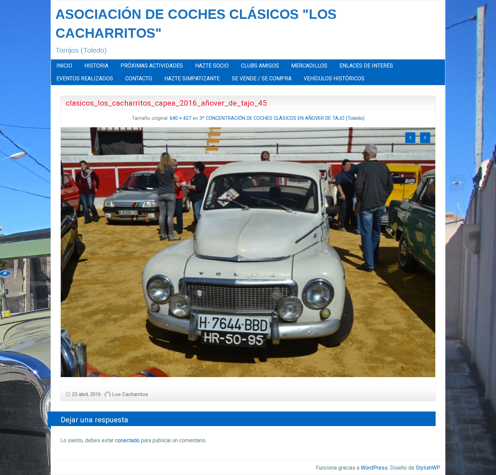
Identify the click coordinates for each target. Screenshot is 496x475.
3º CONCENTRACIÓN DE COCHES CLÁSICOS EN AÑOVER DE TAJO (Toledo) (281, 118)
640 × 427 (180, 118)
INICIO (64, 65)
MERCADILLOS (309, 65)
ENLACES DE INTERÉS (366, 65)
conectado (127, 440)
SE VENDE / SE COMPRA (262, 78)
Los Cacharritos (130, 394)
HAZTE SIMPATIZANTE (192, 78)
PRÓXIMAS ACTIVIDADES (151, 65)
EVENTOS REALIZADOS (84, 78)
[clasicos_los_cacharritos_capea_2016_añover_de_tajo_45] (248, 251)
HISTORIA (96, 65)
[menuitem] (64, 65)
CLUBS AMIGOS (260, 65)
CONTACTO (138, 78)
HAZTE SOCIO (212, 65)
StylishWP (428, 468)
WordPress (374, 468)
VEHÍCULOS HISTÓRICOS (334, 78)
